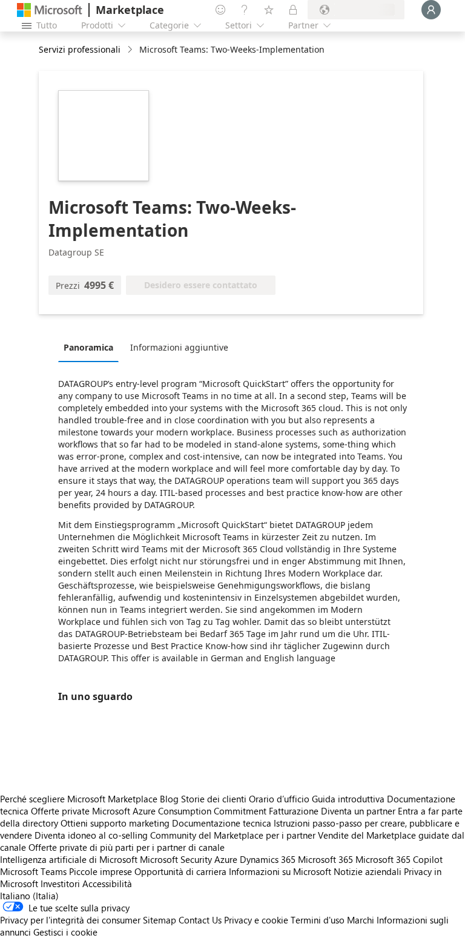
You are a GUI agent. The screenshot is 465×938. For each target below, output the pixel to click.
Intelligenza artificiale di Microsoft (68, 859)
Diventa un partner (358, 811)
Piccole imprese (100, 871)
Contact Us (200, 920)
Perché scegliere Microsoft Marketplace (78, 799)
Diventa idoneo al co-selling (91, 835)
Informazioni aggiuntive (179, 347)
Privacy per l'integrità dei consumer (70, 920)
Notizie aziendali (367, 871)
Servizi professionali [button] (79, 49)
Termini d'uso (318, 920)
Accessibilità (107, 883)
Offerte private (60, 811)
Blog (169, 799)
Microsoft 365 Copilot (399, 859)
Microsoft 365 (325, 859)
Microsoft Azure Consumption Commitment (180, 811)
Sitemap (159, 920)
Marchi (360, 920)
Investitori (60, 883)
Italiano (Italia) (29, 896)
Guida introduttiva (348, 799)
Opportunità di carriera (180, 871)
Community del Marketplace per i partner (232, 835)
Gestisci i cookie (65, 932)
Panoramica (88, 347)
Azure (225, 859)
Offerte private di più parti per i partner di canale (126, 847)
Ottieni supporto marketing (115, 823)
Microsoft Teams (33, 871)
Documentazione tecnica (221, 823)
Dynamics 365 (267, 859)
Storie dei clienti (213, 799)
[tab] (91, 347)
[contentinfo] (131, 49)
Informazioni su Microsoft (280, 871)
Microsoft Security (176, 859)
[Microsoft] (49, 10)
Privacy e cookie (256, 920)
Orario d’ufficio (279, 799)
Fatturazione (293, 811)
